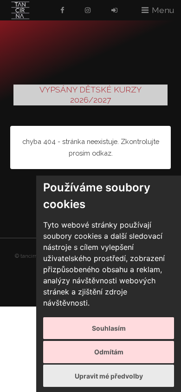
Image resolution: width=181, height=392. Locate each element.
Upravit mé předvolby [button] (109, 376)
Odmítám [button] (108, 352)
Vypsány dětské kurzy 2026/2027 (90, 95)
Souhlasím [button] (109, 328)
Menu (163, 10)
